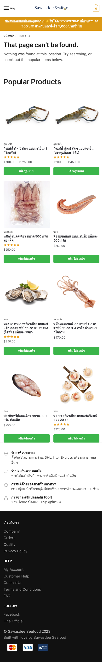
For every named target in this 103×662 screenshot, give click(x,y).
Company (12, 531)
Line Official (13, 621)
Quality (9, 544)
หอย (6, 319)
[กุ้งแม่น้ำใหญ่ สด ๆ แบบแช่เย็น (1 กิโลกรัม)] (27, 117)
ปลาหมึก (8, 232)
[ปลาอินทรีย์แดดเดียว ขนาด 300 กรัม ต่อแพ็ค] (27, 384)
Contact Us (13, 582)
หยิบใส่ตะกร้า (26, 259)
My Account (13, 569)
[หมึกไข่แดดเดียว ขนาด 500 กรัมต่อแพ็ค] (27, 204)
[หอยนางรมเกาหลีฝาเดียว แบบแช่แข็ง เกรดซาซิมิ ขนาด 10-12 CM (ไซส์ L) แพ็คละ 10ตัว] (27, 292)
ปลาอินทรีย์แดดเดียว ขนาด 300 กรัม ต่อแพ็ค (25, 418)
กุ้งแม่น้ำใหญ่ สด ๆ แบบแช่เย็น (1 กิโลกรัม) (25, 150)
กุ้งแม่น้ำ (8, 144)
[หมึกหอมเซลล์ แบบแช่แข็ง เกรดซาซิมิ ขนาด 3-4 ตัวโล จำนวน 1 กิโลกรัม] (76, 292)
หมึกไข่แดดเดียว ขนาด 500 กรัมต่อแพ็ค (26, 238)
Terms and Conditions (22, 589)
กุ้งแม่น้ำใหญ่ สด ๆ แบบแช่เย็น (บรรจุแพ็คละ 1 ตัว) (73, 150)
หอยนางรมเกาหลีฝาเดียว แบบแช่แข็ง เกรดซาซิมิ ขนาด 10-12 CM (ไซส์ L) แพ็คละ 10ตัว (26, 328)
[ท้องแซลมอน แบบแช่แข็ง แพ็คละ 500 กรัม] (76, 204)
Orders (9, 537)
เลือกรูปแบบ (26, 171)
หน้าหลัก (9, 36)
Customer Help (16, 576)
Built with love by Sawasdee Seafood (35, 637)
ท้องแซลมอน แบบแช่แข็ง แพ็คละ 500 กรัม (75, 238)
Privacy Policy (15, 551)
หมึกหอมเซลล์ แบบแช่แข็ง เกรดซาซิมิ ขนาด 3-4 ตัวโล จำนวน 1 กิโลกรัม (75, 328)
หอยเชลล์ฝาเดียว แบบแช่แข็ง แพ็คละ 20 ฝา (75, 418)
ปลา (55, 232)
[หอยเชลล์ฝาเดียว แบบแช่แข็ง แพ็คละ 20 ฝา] (76, 384)
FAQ (7, 596)
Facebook (12, 614)
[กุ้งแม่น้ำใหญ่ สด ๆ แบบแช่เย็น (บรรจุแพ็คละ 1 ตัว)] (76, 117)
